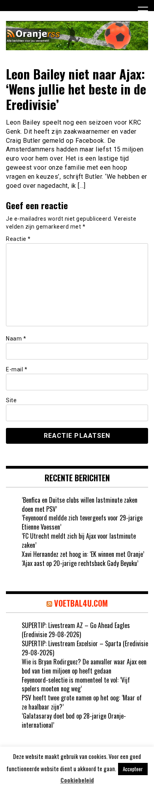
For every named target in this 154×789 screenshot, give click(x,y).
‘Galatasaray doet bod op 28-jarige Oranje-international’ (74, 720)
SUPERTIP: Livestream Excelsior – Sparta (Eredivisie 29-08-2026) (85, 648)
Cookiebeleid (77, 780)
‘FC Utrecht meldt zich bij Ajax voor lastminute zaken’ (79, 540)
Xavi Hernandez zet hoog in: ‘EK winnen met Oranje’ (83, 554)
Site (11, 400)
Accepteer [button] (133, 769)
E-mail (16, 369)
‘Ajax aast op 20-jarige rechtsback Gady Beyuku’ (80, 563)
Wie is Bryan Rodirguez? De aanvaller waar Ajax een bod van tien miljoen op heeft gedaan (84, 666)
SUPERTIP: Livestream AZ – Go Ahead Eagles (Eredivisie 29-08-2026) (76, 630)
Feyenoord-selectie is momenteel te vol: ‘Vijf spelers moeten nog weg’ (76, 684)
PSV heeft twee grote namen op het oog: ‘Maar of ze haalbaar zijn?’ (82, 702)
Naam (16, 338)
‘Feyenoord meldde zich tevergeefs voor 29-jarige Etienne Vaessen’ (82, 522)
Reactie (18, 239)
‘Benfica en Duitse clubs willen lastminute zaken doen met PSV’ (79, 504)
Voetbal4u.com (81, 603)
